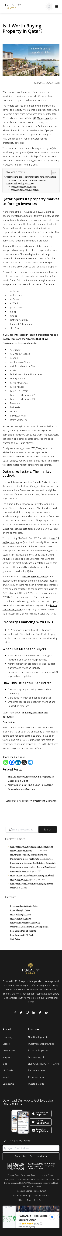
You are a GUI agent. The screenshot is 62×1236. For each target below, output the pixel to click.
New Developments (38, 1037)
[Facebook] (12, 762)
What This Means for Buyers (23, 186)
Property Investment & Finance (39, 800)
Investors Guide (36, 1083)
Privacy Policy (13, 1175)
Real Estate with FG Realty (22, 935)
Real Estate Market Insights (23, 931)
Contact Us (8, 1083)
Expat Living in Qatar (20, 910)
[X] (24, 762)
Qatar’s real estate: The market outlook (28, 180)
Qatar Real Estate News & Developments (29, 926)
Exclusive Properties (38, 1050)
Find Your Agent (36, 1057)
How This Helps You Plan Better (24, 189)
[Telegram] (30, 762)
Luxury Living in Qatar (20, 914)
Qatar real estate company (18, 528)
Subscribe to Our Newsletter (31, 1156)
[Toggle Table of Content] (52, 172)
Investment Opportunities (41, 1043)
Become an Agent (37, 1070)
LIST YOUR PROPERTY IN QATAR (43, 1063)
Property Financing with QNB (20, 183)
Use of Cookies (48, 1175)
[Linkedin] (18, 762)
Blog (5, 1063)
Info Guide (8, 1070)
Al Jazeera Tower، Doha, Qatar (31, 1200)
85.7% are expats (42, 118)
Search (48, 829)
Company (7, 1037)
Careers (6, 1043)
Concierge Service (37, 1077)
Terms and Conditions (30, 1175)
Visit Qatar (15, 939)
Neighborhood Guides (20, 918)
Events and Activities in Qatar (24, 906)
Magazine (7, 1057)
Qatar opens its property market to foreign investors (31, 177)
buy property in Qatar (34, 576)
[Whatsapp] (5, 762)
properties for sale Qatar (34, 482)
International (9, 1050)
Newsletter (8, 1077)
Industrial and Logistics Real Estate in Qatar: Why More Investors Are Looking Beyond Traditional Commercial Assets (33, 867)
